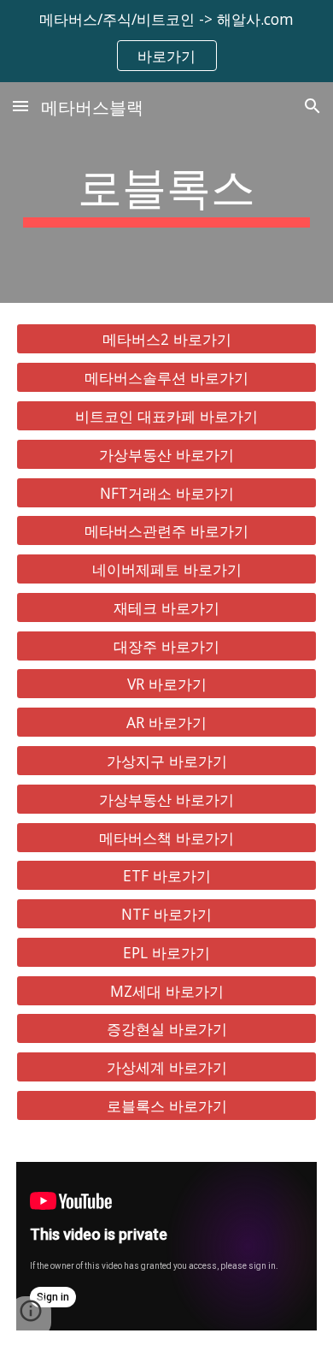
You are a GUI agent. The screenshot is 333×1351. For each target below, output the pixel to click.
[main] (166, 192)
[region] (166, 41)
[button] (20, 105)
